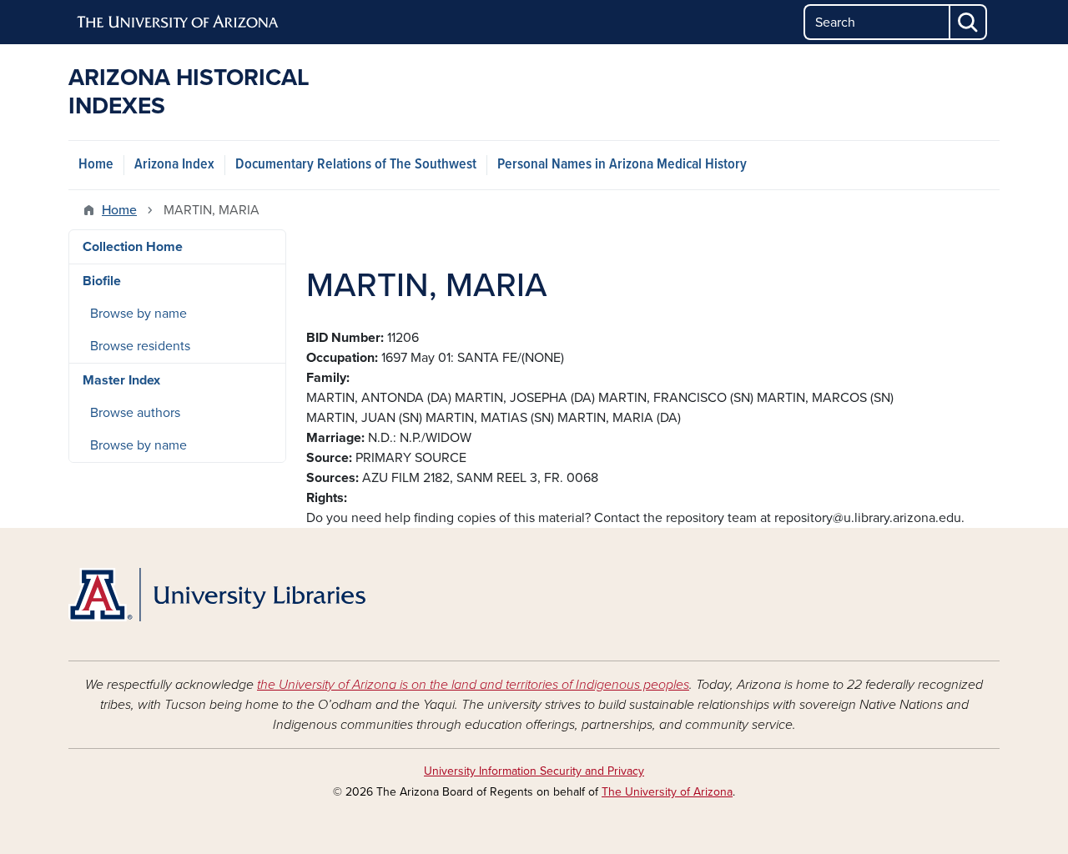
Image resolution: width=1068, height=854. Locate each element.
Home (95, 164)
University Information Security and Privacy (534, 771)
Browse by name (138, 313)
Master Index (121, 380)
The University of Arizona (667, 792)
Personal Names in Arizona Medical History (622, 164)
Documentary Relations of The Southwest (355, 164)
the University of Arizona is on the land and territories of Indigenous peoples (473, 684)
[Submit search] (968, 22)
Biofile (102, 281)
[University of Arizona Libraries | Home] (216, 594)
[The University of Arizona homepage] (178, 22)
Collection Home (133, 247)
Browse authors (135, 412)
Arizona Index (174, 164)
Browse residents (140, 346)
